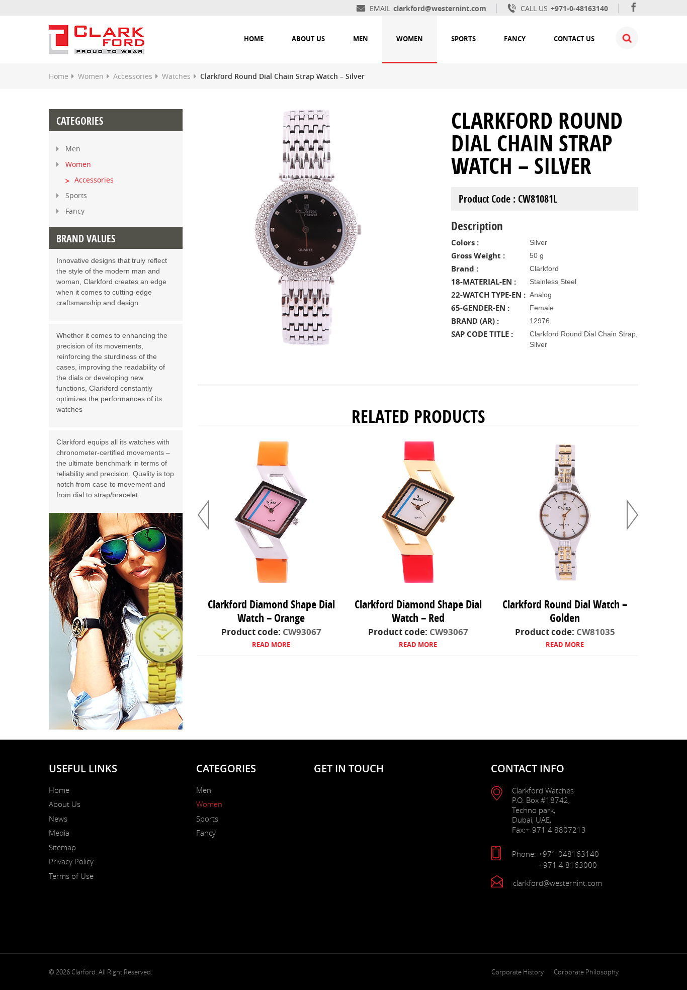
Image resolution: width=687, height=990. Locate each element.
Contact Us (574, 38)
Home (254, 38)
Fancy (515, 38)
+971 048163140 (568, 854)
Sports (463, 38)
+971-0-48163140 (579, 8)
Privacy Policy (71, 861)
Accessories (132, 76)
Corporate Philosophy (586, 971)
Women (409, 38)
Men (360, 38)
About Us (308, 38)
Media (59, 833)
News (58, 819)
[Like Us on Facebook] (633, 8)
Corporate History (517, 971)
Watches (176, 76)
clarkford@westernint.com (439, 8)
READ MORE (271, 644)
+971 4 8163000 (568, 865)
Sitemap (62, 847)
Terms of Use (71, 876)
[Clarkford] (96, 38)
